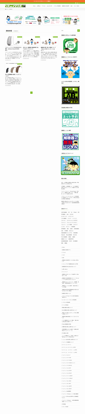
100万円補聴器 (64, 212)
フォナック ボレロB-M (66, 380)
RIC (78, 212)
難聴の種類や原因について (67, 307)
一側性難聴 (73, 226)
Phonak (75, 212)
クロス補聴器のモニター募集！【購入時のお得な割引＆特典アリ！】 (70, 321)
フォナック (63, 222)
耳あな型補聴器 (69, 234)
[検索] (79, 3)
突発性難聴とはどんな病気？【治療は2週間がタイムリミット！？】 (70, 330)
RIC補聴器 (63, 214)
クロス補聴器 (63, 218)
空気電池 (64, 404)
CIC (69, 212)
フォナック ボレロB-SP (66, 388)
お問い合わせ (64, 269)
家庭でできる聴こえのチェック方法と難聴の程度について (70, 313)
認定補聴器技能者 (64, 241)
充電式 (71, 228)
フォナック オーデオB (66, 357)
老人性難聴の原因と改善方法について (69, 310)
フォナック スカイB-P (66, 368)
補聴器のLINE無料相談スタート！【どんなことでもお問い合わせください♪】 (70, 279)
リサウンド (75, 224)
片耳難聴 (66, 230)
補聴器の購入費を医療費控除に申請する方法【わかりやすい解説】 (70, 290)
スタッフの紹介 (65, 406)
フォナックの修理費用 (66, 391)
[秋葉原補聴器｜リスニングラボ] (15, 6)
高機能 (66, 243)
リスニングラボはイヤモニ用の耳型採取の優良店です (70, 296)
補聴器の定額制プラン (66, 249)
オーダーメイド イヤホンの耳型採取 (69, 299)
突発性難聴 (75, 232)
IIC (71, 212)
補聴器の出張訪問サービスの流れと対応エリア (70, 261)
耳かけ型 (75, 234)
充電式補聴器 (76, 228)
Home (63, 247)
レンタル (63, 226)
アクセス (64, 252)
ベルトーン (63, 224)
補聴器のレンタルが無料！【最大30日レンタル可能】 (70, 286)
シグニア (69, 218)
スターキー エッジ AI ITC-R (72, 220)
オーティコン (71, 216)
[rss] (77, 3)
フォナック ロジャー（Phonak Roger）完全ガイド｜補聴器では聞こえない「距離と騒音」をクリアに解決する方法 (70, 192)
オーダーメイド (64, 216)
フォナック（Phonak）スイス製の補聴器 (70, 393)
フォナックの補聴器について (68, 342)
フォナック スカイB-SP (66, 370)
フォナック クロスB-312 (67, 365)
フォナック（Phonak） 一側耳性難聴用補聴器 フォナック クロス (70, 401)
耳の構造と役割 (65, 333)
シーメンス (74, 218)
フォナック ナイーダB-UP (67, 378)
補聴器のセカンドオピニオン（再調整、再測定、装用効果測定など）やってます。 (70, 282)
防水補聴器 (75, 241)
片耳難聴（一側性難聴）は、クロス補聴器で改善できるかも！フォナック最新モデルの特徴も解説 (70, 187)
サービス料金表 (65, 304)
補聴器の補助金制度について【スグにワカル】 (70, 317)
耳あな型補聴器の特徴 (66, 324)
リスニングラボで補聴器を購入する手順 (70, 263)
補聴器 (73, 236)
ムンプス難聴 (69, 224)
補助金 (70, 236)
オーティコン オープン (66, 344)
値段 (68, 228)
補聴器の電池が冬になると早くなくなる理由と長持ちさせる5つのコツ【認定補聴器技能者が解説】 (70, 202)
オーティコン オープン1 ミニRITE (69, 349)
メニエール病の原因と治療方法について (70, 339)
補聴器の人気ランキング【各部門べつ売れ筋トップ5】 (70, 275)
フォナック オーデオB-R (67, 360)
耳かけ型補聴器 (64, 236)
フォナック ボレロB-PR (66, 386)
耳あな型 (63, 234)
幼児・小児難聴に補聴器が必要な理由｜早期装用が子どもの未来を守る (70, 183)
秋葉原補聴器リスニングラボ (66, 232)
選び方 (70, 241)
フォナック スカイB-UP (66, 373)
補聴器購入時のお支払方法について (69, 266)
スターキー (63, 220)
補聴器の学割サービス (66, 293)
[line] (76, 3)
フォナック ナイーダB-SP (67, 375)
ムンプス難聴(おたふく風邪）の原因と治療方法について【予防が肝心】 (70, 336)
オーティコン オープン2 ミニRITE (69, 352)
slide (67, 214)
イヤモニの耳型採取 (66, 302)
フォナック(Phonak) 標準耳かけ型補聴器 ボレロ (70, 397)
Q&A (63, 257)
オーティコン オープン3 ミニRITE (69, 347)
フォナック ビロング (66, 355)
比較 (62, 230)
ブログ (63, 255)
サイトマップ (64, 271)
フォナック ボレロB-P (66, 383)
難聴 (62, 243)
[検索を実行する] (78, 30)
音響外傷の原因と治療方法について (69, 326)
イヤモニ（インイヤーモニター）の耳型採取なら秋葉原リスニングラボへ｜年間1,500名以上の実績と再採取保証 (70, 197)
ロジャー (67, 226)
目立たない (71, 230)
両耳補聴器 (63, 228)
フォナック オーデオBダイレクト (68, 362)
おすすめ (71, 214)
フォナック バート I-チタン (72, 222)
